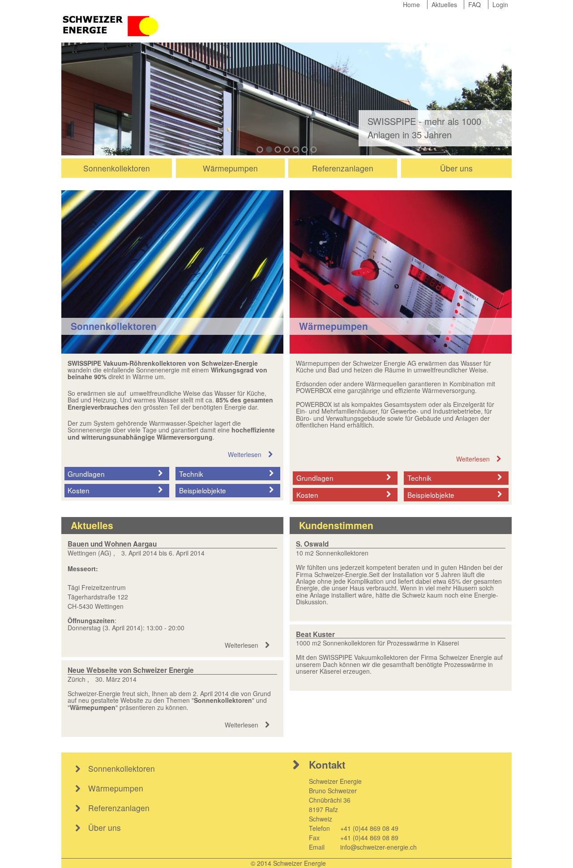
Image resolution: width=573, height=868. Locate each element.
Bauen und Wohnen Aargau (112, 544)
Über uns (456, 168)
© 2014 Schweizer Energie (288, 863)
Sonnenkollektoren (116, 168)
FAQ (474, 4)
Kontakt (327, 764)
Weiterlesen (244, 454)
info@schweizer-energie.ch (378, 846)
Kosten (79, 490)
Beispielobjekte (202, 490)
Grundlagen (86, 474)
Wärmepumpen (230, 168)
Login (500, 4)
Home (411, 4)
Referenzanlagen (342, 168)
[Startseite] (111, 25)
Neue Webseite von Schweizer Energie (131, 670)
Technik (191, 474)
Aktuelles (444, 4)
